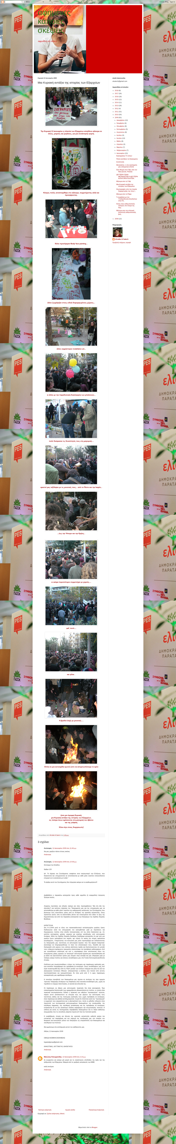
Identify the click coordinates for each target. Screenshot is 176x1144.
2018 (117, 90)
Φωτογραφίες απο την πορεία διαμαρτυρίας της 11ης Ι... (126, 190)
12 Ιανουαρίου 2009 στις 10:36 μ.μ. (64, 862)
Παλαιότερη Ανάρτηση (96, 1110)
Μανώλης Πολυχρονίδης (53, 1057)
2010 (117, 115)
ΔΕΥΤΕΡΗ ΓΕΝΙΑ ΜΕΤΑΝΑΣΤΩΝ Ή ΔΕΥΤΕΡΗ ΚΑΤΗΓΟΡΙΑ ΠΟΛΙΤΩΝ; (127, 176)
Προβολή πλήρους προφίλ (121, 242)
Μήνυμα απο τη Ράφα (123, 194)
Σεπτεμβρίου (121, 129)
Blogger (94, 1127)
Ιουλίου (119, 135)
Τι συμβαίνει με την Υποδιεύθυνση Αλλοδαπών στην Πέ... (126, 199)
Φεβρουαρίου (122, 150)
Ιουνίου (119, 138)
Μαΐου (119, 141)
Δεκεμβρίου (121, 120)
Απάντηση (47, 854)
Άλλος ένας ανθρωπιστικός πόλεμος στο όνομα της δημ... (125, 206)
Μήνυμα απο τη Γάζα (123, 181)
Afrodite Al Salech (121, 239)
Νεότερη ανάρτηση (44, 1110)
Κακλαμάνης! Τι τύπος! (124, 156)
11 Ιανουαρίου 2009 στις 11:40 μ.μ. (64, 848)
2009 (117, 117)
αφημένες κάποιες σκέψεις (54, 21)
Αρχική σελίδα (70, 1110)
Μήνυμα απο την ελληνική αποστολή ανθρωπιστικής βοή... (126, 212)
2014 (117, 102)
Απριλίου (120, 144)
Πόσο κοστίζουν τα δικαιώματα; (127, 159)
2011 (117, 112)
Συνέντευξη (120, 162)
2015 (117, 99)
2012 (117, 108)
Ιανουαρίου (121, 153)
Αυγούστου (121, 132)
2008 (117, 219)
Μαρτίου (120, 147)
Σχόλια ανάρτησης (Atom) (55, 1114)
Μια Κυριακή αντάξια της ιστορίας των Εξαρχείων (125, 185)
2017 (117, 93)
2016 (117, 96)
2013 (117, 106)
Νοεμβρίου (121, 123)
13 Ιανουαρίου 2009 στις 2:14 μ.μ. (74, 1057)
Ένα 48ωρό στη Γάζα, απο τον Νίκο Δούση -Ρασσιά (126, 170)
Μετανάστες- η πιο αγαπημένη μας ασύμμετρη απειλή (126, 166)
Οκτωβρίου (121, 126)
